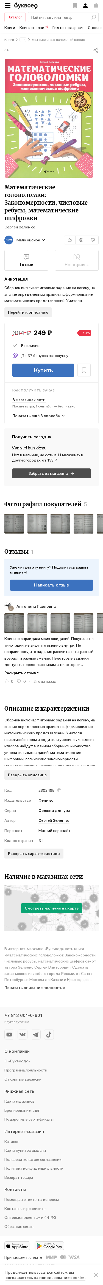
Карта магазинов (19, 1101)
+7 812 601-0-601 (23, 1015)
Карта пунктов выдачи (25, 1150)
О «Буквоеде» (17, 1061)
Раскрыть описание (27, 774)
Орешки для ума (54, 810)
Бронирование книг (22, 1110)
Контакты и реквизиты (25, 1208)
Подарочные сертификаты (29, 1119)
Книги (9, 27)
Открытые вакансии (22, 1079)
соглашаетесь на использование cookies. (45, 1277)
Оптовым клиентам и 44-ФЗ (30, 1217)
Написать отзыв (51, 585)
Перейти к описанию (28, 312)
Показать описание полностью (34, 987)
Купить (43, 370)
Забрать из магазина (48, 473)
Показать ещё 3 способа (36, 415)
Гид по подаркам (67, 27)
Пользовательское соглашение (33, 1159)
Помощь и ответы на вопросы (31, 1199)
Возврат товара (18, 1177)
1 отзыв (26, 264)
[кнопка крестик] (59, 790)
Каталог (15, 17)
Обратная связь (19, 1226)
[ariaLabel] (96, 1275)
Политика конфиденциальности (33, 1168)
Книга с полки (34, 27)
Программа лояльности (25, 1070)
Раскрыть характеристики (34, 853)
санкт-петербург (29, 447)
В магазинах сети (29, 399)
